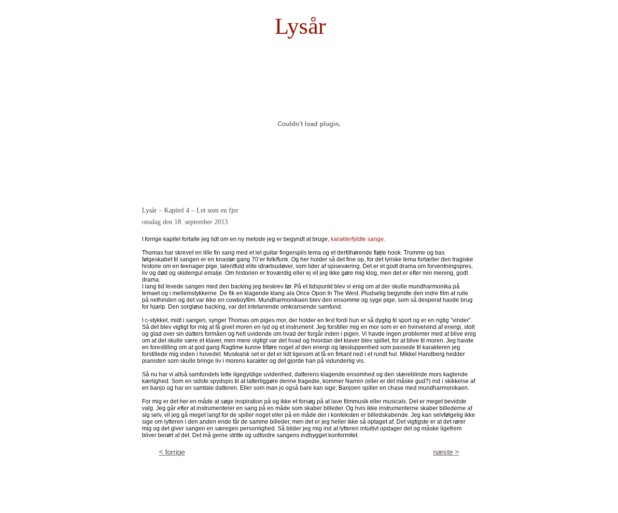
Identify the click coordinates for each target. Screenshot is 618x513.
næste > (446, 452)
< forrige (172, 452)
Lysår (300, 26)
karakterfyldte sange (357, 239)
